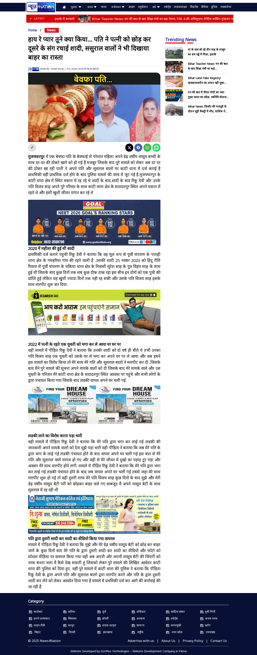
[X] (129, 148)
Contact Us (219, 641)
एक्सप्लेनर (225, 7)
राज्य (91, 7)
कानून (70, 625)
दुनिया (214, 7)
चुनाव (74, 7)
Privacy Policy (193, 641)
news (51, 30)
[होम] (41, 6)
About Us (168, 641)
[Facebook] (138, 148)
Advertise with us (141, 641)
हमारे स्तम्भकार (41, 618)
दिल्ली (70, 632)
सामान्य (139, 625)
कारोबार (37, 611)
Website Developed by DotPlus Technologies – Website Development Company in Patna (128, 651)
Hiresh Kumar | (58, 68)
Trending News (181, 39)
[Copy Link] (32, 148)
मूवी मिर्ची (209, 611)
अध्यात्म (140, 618)
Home (32, 30)
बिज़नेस (194, 7)
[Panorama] (94, 404)
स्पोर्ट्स (167, 7)
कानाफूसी (175, 625)
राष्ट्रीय (139, 632)
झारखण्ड (106, 632)
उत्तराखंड (209, 632)
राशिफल (140, 611)
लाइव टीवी (38, 625)
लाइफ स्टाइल (108, 625)
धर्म (155, 7)
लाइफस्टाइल (180, 7)
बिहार (36, 632)
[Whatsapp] (147, 148)
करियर (70, 611)
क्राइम (132, 7)
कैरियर (204, 7)
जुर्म (103, 611)
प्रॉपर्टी (104, 618)
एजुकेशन (143, 7)
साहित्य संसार (177, 611)
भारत (103, 7)
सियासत (71, 618)
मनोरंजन (116, 7)
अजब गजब (210, 618)
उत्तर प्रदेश (176, 632)
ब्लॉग (206, 625)
